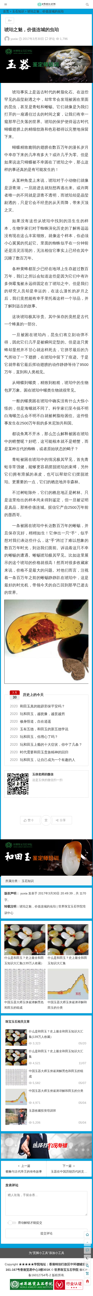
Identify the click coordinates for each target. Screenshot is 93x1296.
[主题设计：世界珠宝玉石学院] (31, 1289)
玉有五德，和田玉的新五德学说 (39, 729)
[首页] (87, 1234)
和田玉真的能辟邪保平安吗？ (37, 706)
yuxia (14, 38)
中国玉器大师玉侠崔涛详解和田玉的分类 (56, 1090)
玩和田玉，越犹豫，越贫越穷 (37, 714)
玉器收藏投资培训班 (42, 1110)
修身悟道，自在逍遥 (30, 721)
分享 (63, 820)
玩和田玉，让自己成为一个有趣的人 (42, 760)
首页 (6, 11)
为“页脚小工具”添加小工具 (46, 1253)
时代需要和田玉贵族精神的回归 (39, 752)
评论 (51, 38)
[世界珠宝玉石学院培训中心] (46, 5)
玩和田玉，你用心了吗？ (34, 737)
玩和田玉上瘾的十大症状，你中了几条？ (46, 744)
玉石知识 (18, 11)
